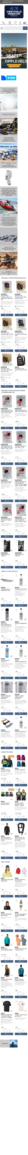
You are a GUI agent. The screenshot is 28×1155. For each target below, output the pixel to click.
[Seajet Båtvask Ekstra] (21, 580)
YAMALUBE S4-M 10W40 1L (5, 555)
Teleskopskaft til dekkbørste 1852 (5, 589)
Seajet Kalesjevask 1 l (20, 731)
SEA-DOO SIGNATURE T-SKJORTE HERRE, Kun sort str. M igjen (6, 1016)
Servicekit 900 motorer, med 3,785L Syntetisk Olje (20, 297)
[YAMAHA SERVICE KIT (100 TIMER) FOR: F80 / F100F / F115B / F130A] (7, 437)
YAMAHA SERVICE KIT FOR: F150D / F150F (6, 482)
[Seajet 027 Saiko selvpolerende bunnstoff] (21, 687)
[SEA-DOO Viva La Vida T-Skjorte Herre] (21, 940)
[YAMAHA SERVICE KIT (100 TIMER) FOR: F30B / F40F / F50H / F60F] (7, 401)
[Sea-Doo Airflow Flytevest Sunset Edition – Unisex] (21, 794)
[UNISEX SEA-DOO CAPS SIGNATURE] (7, 871)
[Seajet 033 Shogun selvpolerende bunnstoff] (7, 687)
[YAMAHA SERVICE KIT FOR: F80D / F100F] (21, 437)
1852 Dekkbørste (5, 731)
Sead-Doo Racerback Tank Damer (6, 980)
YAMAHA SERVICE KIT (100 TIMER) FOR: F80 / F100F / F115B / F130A (7, 447)
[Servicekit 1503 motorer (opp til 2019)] (7, 324)
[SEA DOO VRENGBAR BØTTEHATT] (7, 905)
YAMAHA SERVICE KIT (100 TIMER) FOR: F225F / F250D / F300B (20, 520)
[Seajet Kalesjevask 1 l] (21, 723)
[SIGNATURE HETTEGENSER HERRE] (7, 940)
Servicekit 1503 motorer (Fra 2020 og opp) (20, 334)
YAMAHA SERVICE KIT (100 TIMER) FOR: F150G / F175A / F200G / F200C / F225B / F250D (21, 483)
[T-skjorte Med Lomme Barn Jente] (21, 1006)
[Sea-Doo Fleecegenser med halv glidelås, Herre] (21, 905)
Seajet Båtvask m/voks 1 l (5, 661)
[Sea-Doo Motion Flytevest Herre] (7, 794)
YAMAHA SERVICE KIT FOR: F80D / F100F (20, 446)
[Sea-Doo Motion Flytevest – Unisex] (7, 761)
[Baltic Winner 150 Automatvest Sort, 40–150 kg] (21, 829)
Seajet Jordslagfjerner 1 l (21, 624)
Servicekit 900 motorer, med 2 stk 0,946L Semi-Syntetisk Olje (7, 297)
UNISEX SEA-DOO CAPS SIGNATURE (7, 880)
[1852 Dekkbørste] (7, 723)
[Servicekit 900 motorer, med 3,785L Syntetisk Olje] (21, 287)
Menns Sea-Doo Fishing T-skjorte (19, 980)
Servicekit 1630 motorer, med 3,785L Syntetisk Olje (6, 370)
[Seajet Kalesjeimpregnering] (21, 651)
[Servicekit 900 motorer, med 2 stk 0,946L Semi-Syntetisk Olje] (7, 287)
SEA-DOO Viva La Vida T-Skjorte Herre (21, 949)
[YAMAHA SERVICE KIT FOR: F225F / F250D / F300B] (7, 510)
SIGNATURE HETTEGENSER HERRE (6, 949)
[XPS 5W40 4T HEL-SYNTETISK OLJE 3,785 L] (21, 360)
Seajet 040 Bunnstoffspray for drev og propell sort (6, 625)
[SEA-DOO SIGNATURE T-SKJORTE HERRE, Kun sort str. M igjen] (7, 1006)
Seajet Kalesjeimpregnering (20, 661)
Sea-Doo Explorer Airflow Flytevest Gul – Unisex (7, 839)
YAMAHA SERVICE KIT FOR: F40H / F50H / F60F (21, 410)
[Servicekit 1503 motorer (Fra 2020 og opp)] (21, 324)
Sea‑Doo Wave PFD (20, 769)
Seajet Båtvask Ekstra (21, 589)
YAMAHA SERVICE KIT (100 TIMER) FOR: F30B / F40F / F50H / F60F (7, 411)
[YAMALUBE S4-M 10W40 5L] (21, 546)
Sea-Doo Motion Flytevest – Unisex (6, 770)
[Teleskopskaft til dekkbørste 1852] (7, 580)
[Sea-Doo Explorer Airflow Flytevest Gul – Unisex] (7, 829)
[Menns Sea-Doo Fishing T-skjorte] (21, 970)
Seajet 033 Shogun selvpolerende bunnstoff (6, 697)
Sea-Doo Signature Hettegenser (20, 880)
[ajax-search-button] (25, 28)
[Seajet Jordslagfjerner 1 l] (21, 614)
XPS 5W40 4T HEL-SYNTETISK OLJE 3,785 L (21, 370)
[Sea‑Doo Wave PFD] (21, 761)
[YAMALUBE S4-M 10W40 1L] (7, 546)
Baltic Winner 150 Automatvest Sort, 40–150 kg (20, 839)
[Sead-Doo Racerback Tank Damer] (7, 970)
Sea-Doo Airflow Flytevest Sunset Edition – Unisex (19, 804)
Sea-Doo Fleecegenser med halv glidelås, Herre (21, 915)
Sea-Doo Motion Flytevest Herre (5, 803)
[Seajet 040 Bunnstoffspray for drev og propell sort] (7, 614)
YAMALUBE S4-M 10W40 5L (19, 555)
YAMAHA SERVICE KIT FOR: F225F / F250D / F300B (6, 520)
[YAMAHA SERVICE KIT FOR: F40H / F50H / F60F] (21, 401)
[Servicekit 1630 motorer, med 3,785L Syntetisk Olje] (7, 360)
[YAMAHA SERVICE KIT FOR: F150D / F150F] (7, 473)
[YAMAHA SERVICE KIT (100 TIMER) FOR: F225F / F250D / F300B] (21, 510)
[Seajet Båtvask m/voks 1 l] (7, 651)
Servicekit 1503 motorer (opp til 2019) (7, 333)
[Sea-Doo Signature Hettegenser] (21, 871)
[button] (3, 50)
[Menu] (2, 28)
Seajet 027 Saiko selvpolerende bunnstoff (19, 697)
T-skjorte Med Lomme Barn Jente (21, 1015)
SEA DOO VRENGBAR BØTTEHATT (6, 914)
